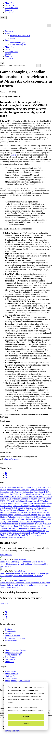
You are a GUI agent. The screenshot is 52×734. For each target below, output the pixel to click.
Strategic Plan (10, 676)
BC (30, 533)
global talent (21, 501)
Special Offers (10, 659)
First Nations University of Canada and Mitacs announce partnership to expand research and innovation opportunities (23, 563)
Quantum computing (29, 499)
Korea (35, 501)
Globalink (33, 515)
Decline (26, 723)
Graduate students (36, 535)
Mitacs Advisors (11, 674)
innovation (21, 537)
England (41, 503)
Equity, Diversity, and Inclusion (17, 680)
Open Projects (10, 657)
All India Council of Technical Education (25, 493)
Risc (6, 499)
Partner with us (11, 640)
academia (47, 519)
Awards (10, 519)
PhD (48, 512)
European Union (44, 499)
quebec (24, 521)
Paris (36, 503)
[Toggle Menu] (49, 25)
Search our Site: (6, 65)
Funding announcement (32, 526)
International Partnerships (36, 508)
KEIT (40, 501)
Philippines (12, 517)
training (17, 499)
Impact (7, 40)
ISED (48, 524)
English (8, 54)
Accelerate (31, 517)
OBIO (11, 499)
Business (8, 629)
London (48, 503)
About (7, 33)
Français (8, 10)
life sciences (24, 533)
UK (47, 531)
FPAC (2, 512)
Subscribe (4, 603)
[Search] (2, 63)
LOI (46, 492)
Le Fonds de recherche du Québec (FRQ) (20, 487)
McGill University (39, 510)
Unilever (42, 524)
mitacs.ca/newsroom (12, 459)
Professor (8, 633)
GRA (43, 531)
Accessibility (35, 528)
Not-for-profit (10, 631)
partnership (16, 521)
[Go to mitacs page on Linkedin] (6, 478)
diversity (11, 503)
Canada (29, 501)
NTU (8, 501)
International (22, 517)
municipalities (17, 512)
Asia (39, 515)
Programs (9, 31)
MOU (13, 501)
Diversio (23, 503)
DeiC (12, 492)
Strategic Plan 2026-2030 (20, 36)
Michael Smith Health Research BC (14, 535)
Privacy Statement (12, 731)
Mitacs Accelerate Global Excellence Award (34, 496)
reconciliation (28, 524)
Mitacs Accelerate (22, 490)
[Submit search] (39, 65)
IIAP (36, 524)
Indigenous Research (15, 531)
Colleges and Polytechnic (15, 638)
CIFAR (13, 496)
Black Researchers (38, 512)
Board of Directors (21, 515)
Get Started (9, 12)
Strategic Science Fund (9, 526)
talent (9, 521)
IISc (1, 487)
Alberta (3, 506)
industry (3, 521)
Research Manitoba (18, 528)
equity (17, 503)
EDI (28, 528)
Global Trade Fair (18, 508)
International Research (9, 510)
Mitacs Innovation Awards (15, 650)
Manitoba (4, 515)
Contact (8, 49)
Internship (11, 490)
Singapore (46, 515)
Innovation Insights (17, 42)
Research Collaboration (24, 492)
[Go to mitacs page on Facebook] (6, 473)
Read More (4, 566)
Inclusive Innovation (32, 531)
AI (17, 533)
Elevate (9, 506)
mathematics (5, 524)
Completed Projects (18, 45)
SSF (20, 526)
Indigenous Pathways (13, 652)
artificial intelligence (8, 533)
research (30, 521)
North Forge (39, 492)
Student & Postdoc (12, 636)
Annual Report (11, 678)
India (2, 499)
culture (46, 501)
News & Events (11, 8)
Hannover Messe (25, 510)
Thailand (3, 517)
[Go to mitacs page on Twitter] (6, 475)
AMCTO (27, 512)
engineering (39, 521)
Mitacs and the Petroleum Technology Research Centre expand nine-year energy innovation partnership (25, 574)
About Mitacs (10, 671)
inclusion (3, 503)
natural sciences (16, 524)
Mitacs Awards (19, 519)
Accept (26, 717)
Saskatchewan (31, 519)
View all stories (6, 555)
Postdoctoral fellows (8, 537)
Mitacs (13, 155)
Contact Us (9, 5)
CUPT (2, 501)
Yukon (40, 519)
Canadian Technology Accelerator (26, 506)
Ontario (9, 512)
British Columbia (39, 533)
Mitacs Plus (9, 3)
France (30, 503)
